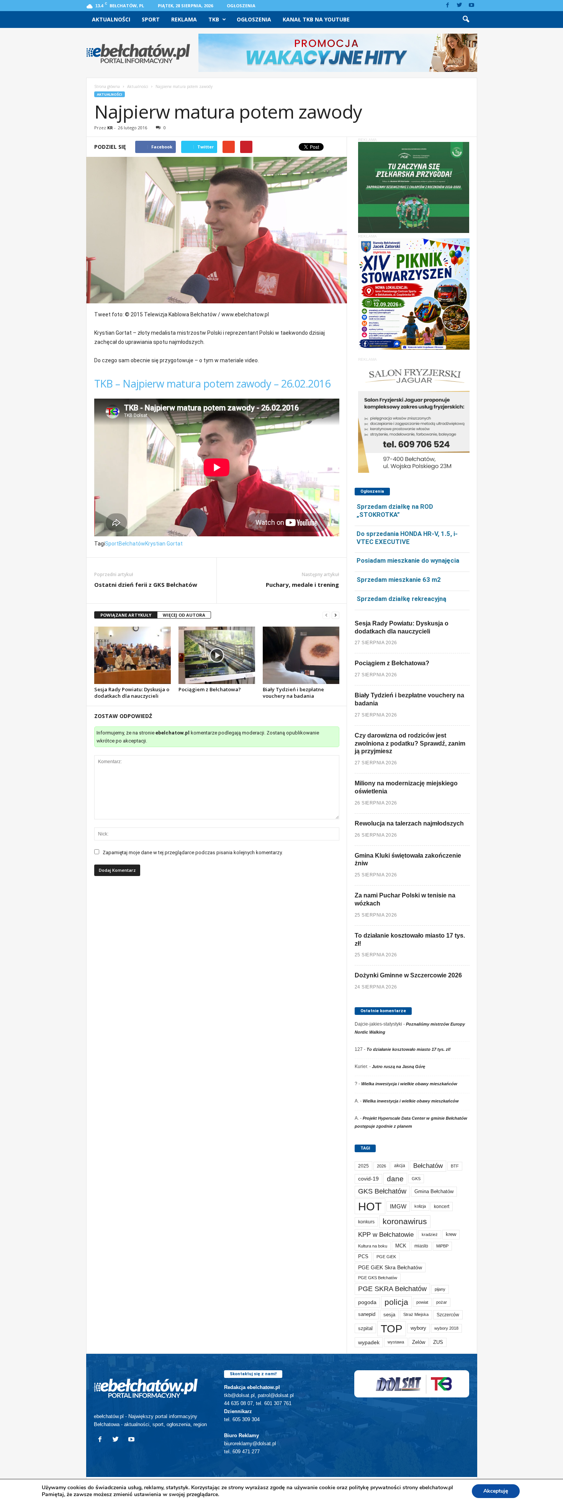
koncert (441, 1206)
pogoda (367, 1302)
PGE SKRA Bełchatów (392, 1289)
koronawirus (405, 1221)
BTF (455, 1166)
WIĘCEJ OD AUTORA (184, 615)
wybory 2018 (446, 1328)
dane (395, 1179)
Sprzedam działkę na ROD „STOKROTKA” (395, 510)
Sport (151, 19)
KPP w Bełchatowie (386, 1234)
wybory (418, 1328)
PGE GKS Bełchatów (377, 1277)
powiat (422, 1302)
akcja (399, 1165)
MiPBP (442, 1246)
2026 (381, 1166)
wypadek (369, 1342)
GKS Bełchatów (382, 1191)
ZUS (438, 1342)
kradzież (430, 1234)
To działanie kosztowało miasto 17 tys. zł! (410, 939)
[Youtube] (471, 5)
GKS (416, 1178)
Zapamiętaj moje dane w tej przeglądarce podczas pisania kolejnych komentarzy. (193, 852)
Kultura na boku (372, 1246)
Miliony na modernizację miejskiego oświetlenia (406, 787)
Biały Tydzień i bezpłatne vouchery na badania (293, 692)
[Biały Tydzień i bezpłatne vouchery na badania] (301, 655)
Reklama (184, 19)
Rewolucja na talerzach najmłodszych (409, 823)
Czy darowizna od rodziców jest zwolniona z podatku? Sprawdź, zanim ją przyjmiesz (410, 743)
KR (110, 127)
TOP (392, 1328)
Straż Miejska (416, 1314)
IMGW (398, 1206)
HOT (370, 1206)
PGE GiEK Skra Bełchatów (390, 1267)
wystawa (396, 1342)
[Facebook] (447, 5)
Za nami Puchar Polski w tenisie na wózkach (405, 899)
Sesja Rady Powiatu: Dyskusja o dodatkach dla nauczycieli (131, 692)
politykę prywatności (375, 1487)
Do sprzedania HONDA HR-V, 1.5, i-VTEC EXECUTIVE (407, 538)
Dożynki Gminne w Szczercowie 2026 (408, 975)
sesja (389, 1314)
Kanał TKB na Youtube (316, 19)
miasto (421, 1246)
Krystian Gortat (164, 544)
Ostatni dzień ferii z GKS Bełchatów (145, 584)
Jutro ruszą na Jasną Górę (398, 1066)
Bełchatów (132, 544)
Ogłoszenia (241, 5)
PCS (363, 1256)
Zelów (418, 1342)
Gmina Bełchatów (433, 1191)
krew (451, 1234)
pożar (441, 1302)
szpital (365, 1328)
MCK (400, 1246)
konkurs (366, 1222)
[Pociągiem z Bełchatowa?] (216, 655)
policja (396, 1302)
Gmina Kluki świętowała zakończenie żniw (408, 859)
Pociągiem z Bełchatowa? (209, 689)
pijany (440, 1289)
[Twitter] (459, 5)
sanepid (366, 1314)
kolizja (420, 1206)
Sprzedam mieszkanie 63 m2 (399, 579)
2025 (363, 1166)
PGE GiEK (386, 1256)
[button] (465, 19)
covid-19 (368, 1179)
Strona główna (107, 86)
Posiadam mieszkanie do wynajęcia (408, 560)
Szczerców (448, 1314)
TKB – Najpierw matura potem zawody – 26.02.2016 (212, 383)
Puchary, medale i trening (302, 584)
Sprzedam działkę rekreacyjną (401, 599)
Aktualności (111, 19)
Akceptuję (495, 1491)
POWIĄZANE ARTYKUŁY (125, 615)
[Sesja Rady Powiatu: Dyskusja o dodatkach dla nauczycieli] (132, 655)
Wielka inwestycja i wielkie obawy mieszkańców (409, 1083)
